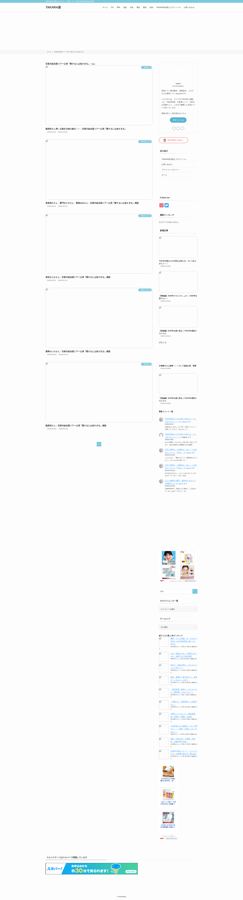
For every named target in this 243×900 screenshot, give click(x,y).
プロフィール (178, 120)
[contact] (192, 1)
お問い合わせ (167, 164)
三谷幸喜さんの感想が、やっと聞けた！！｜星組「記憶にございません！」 (183, 729)
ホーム (164, 175)
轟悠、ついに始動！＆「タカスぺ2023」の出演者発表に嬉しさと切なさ (183, 641)
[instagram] (186, 1)
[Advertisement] (121, 31)
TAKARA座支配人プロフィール (174, 159)
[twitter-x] (182, 1)
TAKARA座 (53, 7)
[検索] (195, 1)
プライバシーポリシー (170, 170)
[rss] (189, 1)
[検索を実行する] (194, 591)
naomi (184, 422)
